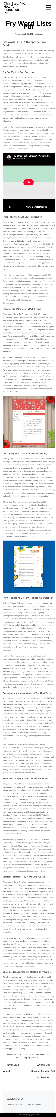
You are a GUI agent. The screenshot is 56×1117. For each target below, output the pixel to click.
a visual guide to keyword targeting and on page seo (43, 1071)
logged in (21, 1104)
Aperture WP (34, 1115)
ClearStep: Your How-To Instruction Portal (15, 8)
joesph (40, 34)
